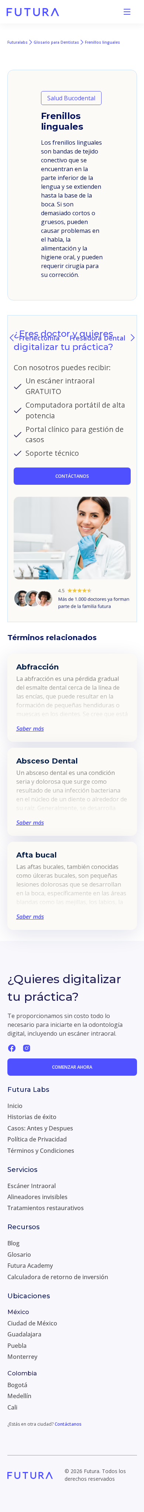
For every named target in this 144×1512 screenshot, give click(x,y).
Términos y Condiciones (40, 1151)
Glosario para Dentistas (56, 42)
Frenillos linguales (102, 42)
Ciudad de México (32, 1323)
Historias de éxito (31, 1117)
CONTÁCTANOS (72, 476)
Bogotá (17, 1385)
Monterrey (22, 1357)
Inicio (15, 1106)
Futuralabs (17, 42)
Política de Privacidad (37, 1139)
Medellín (19, 1396)
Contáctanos (68, 1424)
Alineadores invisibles (37, 1197)
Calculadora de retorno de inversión (57, 1277)
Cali (12, 1407)
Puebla (17, 1346)
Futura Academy (30, 1266)
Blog (13, 1243)
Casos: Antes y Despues (40, 1128)
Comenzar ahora (72, 1067)
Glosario (19, 1255)
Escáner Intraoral (31, 1186)
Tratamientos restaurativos (45, 1208)
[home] (33, 12)
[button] (127, 11)
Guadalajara (24, 1334)
